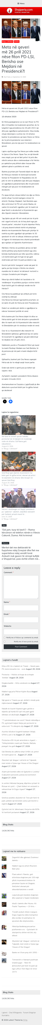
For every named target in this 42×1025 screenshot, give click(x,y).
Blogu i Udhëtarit (7, 41)
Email (7, 614)
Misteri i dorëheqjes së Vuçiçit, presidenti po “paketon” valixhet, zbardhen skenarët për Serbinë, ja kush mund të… (18, 511)
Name (7, 602)
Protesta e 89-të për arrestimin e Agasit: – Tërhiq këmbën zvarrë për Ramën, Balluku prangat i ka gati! (19, 743)
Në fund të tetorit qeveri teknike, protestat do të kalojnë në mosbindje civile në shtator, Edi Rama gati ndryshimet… (17, 440)
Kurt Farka (7, 77)
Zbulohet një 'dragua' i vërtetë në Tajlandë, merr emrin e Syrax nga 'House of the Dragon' (25, 944)
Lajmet (4, 1012)
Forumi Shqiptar (29, 1012)
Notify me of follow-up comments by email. (22, 637)
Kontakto (5, 1015)
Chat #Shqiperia (15, 1012)
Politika (16, 41)
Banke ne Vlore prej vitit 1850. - (25, 952)
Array (25, 1020)
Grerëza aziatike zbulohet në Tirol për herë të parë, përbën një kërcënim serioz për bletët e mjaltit (20, 801)
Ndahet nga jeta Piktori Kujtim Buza (16, 691)
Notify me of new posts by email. (26, 641)
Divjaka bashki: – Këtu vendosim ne (16, 683)
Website (7, 626)
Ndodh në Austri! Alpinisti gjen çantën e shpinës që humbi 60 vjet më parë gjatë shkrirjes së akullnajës (18, 711)
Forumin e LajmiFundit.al (26, 384)
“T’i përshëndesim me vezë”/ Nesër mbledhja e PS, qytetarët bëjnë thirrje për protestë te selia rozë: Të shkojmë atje (21, 723)
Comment (9, 572)
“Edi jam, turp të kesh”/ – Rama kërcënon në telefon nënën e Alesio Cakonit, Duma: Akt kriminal (21, 532)
